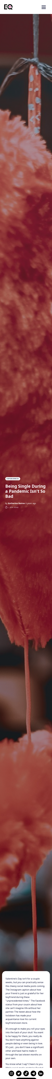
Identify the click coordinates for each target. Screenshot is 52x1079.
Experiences (13, 479)
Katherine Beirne (16, 503)
